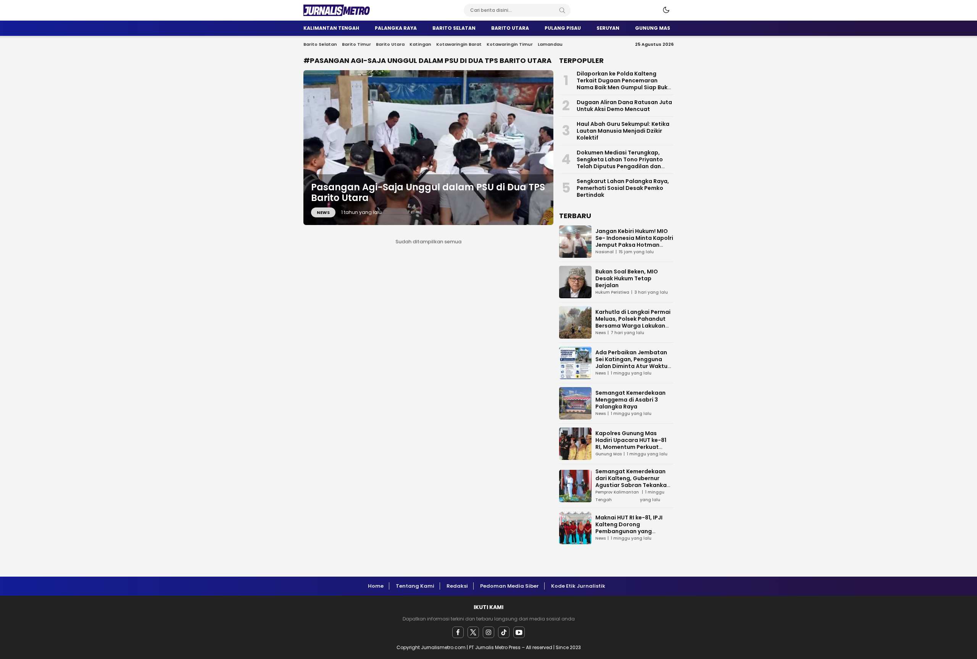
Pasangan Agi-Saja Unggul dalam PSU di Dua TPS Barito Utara (428, 192)
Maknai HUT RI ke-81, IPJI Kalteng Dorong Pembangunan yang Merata (629, 528)
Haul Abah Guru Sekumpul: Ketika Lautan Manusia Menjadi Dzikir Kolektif (623, 130)
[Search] (562, 10)
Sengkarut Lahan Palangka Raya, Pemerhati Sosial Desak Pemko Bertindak (623, 188)
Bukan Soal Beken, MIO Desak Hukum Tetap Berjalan (626, 278)
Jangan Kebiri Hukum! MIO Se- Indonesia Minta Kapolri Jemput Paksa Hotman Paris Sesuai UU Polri (634, 241)
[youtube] (519, 632)
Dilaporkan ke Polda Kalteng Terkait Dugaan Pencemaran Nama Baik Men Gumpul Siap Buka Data (624, 84)
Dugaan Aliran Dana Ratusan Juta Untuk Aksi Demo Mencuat (624, 105)
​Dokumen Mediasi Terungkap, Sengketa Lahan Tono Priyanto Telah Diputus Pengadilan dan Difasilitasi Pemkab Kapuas (620, 163)
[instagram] (488, 632)
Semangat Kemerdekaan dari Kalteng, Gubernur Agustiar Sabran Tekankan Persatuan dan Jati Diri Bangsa (632, 485)
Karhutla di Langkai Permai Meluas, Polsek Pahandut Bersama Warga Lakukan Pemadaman (633, 322)
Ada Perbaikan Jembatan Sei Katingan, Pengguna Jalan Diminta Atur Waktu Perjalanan (631, 363)
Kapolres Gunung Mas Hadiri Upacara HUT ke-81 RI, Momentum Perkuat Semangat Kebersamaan (630, 443)
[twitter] (473, 632)
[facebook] (458, 632)
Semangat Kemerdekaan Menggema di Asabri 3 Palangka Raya (630, 399)
